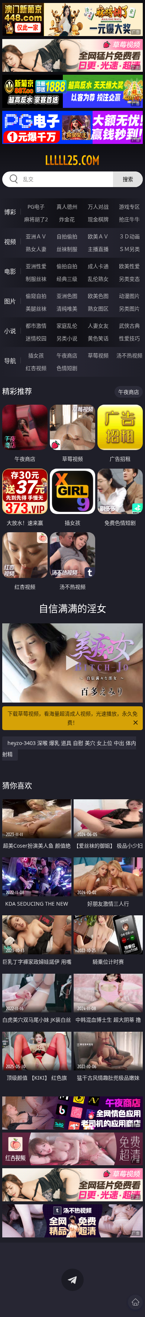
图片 (10, 301)
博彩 (10, 212)
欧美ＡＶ (98, 236)
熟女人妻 (36, 249)
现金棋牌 (98, 219)
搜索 (128, 179)
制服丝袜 (36, 278)
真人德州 (67, 206)
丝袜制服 (67, 249)
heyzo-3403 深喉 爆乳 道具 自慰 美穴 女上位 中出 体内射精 (69, 748)
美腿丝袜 (36, 308)
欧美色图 (98, 295)
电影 (10, 271)
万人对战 (98, 206)
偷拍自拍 (67, 266)
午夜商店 (67, 355)
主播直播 (98, 249)
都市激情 (36, 325)
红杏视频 (36, 368)
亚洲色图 (67, 295)
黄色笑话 (98, 338)
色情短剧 (67, 368)
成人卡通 (98, 266)
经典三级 (67, 278)
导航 (10, 361)
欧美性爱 (129, 266)
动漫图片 (129, 295)
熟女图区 (98, 308)
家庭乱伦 (67, 325)
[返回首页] (135, 1302)
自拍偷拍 (67, 236)
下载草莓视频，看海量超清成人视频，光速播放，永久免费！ (72, 718)
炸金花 (67, 219)
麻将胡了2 (36, 219)
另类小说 (67, 338)
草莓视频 (98, 355)
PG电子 (36, 206)
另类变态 (129, 278)
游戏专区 (129, 206)
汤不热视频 (129, 355)
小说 (10, 331)
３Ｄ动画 (129, 236)
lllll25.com (72, 160)
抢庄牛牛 (129, 219)
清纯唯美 (67, 308)
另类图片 (129, 308)
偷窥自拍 (36, 295)
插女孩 (36, 355)
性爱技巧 (129, 338)
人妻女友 (98, 325)
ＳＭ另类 (129, 249)
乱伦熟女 (98, 278)
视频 (10, 242)
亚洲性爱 (36, 266)
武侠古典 (129, 325)
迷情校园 (36, 338)
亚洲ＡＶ (36, 236)
